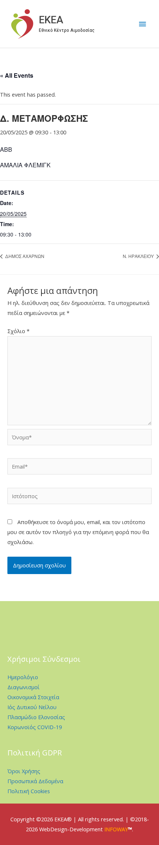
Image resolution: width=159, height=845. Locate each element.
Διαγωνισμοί (23, 687)
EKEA (51, 20)
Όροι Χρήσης (23, 771)
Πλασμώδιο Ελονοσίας (36, 717)
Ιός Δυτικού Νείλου (32, 707)
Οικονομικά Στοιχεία (33, 697)
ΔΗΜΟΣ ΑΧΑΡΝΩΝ (24, 256)
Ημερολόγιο (22, 677)
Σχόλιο (18, 331)
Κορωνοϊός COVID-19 (34, 727)
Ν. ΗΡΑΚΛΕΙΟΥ (139, 256)
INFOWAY (116, 829)
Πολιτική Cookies (28, 791)
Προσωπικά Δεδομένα (35, 781)
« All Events (16, 75)
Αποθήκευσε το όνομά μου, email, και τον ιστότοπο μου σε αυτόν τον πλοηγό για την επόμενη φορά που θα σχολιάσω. (78, 532)
